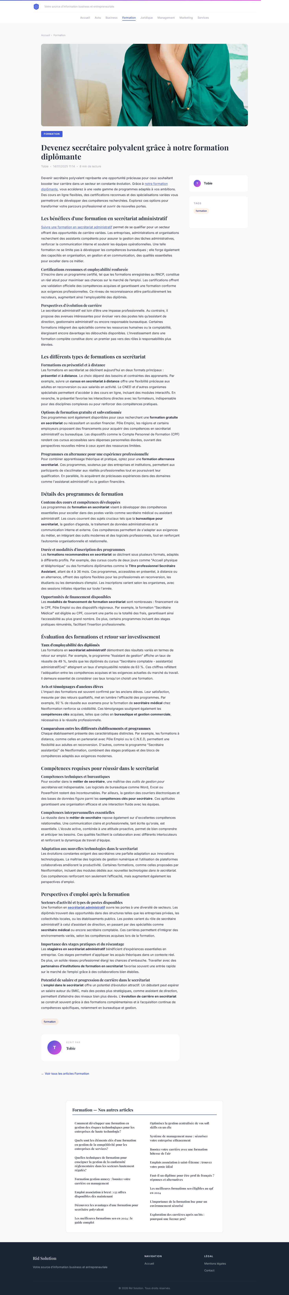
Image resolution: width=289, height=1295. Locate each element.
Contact (209, 1270)
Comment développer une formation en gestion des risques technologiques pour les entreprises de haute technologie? (104, 1127)
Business (112, 17)
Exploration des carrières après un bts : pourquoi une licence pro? (177, 1217)
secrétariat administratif (86, 907)
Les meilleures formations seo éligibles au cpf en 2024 (181, 1190)
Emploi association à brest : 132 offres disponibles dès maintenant (100, 1194)
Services (203, 17)
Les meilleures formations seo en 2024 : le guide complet (104, 1220)
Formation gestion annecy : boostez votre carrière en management (103, 1181)
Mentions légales (215, 1263)
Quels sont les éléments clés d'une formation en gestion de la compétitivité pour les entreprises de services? (105, 1144)
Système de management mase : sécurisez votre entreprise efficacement (179, 1138)
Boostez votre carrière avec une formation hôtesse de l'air (178, 1151)
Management (166, 17)
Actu (98, 17)
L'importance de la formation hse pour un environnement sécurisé (178, 1204)
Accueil (85, 17)
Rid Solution (44, 1258)
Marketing (186, 17)
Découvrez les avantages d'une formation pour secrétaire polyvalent (106, 1207)
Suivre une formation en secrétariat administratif (76, 227)
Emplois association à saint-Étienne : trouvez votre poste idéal (181, 1164)
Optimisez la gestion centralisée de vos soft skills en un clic (179, 1125)
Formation (129, 17)
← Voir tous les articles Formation (65, 1073)
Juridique (146, 17)
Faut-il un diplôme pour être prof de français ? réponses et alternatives (182, 1177)
